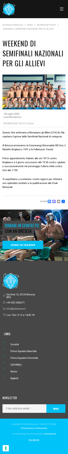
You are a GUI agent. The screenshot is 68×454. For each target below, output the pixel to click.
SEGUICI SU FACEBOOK (23, 245)
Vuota (30, 123)
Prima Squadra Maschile (24, 351)
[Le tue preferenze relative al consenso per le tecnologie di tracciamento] (6, 448)
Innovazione (50, 434)
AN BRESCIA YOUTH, (15, 123)
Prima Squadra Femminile (24, 357)
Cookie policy (40, 428)
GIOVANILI (16, 364)
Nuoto (14, 371)
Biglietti (14, 378)
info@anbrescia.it (15, 308)
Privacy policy (27, 428)
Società (15, 344)
